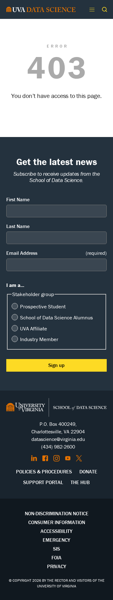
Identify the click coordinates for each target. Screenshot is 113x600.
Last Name (18, 226)
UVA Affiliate (33, 328)
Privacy (56, 566)
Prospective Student (43, 306)
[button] (104, 9)
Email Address (56, 253)
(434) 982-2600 (58, 446)
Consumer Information (56, 522)
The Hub (80, 482)
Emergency (56, 540)
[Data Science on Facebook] (45, 458)
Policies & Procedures (44, 471)
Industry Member (39, 339)
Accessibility (56, 531)
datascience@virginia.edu (58, 439)
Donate (88, 471)
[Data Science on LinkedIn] (34, 458)
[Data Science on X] (79, 458)
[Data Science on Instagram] (56, 458)
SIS (56, 549)
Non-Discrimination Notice (57, 513)
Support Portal (43, 482)
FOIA (56, 557)
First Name (18, 199)
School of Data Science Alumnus (56, 317)
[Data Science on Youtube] (68, 458)
